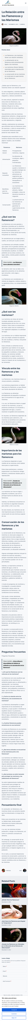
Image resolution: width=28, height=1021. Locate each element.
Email (4, 971)
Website (5, 976)
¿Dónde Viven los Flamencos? (10, 900)
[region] (14, 1008)
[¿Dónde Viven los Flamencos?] (14, 890)
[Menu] (25, 3)
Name (5, 966)
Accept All (14, 1009)
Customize (14, 1013)
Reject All (14, 1017)
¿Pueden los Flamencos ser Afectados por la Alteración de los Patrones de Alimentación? (13, 945)
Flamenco (22, 24)
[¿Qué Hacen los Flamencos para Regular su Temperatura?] (14, 912)
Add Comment (7, 981)
